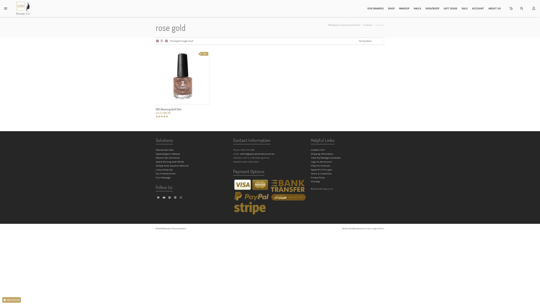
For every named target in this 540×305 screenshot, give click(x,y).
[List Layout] (162, 41)
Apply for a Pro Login (321, 169)
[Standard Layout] (157, 41)
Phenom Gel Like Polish (168, 157)
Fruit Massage (163, 177)
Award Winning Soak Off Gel (170, 161)
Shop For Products (320, 165)
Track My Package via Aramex (326, 157)
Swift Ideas (368, 229)
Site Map (315, 181)
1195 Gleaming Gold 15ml (168, 109)
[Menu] (5, 8)
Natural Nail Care (164, 150)
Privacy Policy (318, 177)
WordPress (380, 229)
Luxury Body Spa (164, 169)
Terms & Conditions (321, 173)
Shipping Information (322, 153)
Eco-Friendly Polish (165, 173)
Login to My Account (321, 161)
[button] (162, 98)
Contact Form (318, 150)
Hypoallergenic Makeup (168, 153)
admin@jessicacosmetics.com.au (257, 153)
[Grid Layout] (166, 41)
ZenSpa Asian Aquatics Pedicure (172, 165)
